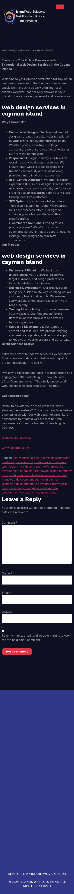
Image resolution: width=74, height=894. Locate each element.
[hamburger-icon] (60, 7)
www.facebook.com (15, 448)
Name (7, 573)
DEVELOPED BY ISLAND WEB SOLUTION (37, 874)
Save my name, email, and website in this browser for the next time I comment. (36, 638)
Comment (9, 522)
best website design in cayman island (38, 458)
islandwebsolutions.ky (16, 437)
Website (7, 612)
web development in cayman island (33, 484)
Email (6, 592)
